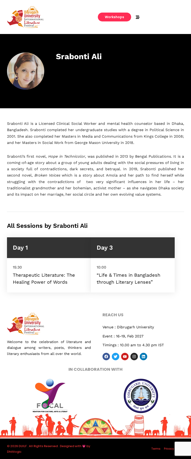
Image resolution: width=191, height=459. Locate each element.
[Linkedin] (143, 356)
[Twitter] (115, 356)
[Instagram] (134, 356)
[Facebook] (106, 356)
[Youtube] (125, 356)
